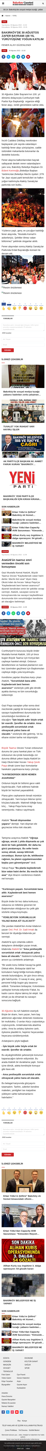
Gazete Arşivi (22, 1385)
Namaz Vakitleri (8, 1406)
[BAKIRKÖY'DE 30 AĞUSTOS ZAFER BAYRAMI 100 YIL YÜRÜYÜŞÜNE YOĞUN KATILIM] (23, 76)
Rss (19, 1421)
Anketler (5, 1393)
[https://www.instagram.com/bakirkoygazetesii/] (12, 1412)
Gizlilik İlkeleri (34, 1430)
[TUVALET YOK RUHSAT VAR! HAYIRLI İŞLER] (23, 411)
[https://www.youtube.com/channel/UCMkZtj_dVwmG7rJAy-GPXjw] (16, 1412)
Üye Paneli (21, 1375)
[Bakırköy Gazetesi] (23, 3)
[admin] (21, 1412)
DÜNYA (6, 1358)
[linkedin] (23, 57)
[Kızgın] (25, 304)
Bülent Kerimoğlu (10, 170)
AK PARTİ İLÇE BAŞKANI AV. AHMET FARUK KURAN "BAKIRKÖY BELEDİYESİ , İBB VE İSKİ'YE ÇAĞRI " (23, 463)
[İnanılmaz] (36, 304)
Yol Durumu (23, 1430)
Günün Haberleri (23, 1378)
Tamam (28, 1448)
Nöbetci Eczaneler (9, 1403)
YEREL (14, 16)
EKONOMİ (29, 1358)
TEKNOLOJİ (8, 1371)
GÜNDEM (7, 1361)
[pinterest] (28, 57)
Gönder (7, 350)
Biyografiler (6, 1385)
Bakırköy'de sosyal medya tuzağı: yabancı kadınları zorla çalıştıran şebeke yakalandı (21, 393)
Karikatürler (21, 1388)
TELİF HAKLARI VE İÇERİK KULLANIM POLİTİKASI (22, 1425)
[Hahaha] (30, 304)
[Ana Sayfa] (2, 16)
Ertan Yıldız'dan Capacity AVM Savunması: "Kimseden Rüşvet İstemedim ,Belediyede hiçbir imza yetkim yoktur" (22, 1232)
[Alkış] (9, 304)
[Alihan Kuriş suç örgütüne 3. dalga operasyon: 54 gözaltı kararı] (23, 1250)
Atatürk (15, 949)
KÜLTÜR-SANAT (31, 1361)
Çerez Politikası (11, 1430)
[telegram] (18, 57)
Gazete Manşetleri (8, 1400)
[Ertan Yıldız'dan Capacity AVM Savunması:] (23, 1215)
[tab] (8, 318)
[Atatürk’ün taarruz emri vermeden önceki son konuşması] (23, 632)
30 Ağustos (7, 1011)
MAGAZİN (7, 1365)
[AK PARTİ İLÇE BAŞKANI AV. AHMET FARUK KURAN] (23, 446)
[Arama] (43, 3)
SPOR (27, 1368)
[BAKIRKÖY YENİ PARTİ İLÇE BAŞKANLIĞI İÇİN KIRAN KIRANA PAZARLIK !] (23, 481)
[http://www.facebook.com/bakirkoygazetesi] (3, 1412)
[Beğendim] (4, 304)
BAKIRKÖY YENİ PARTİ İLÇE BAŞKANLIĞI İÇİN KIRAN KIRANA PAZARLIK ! (21, 498)
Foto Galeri (6, 1375)
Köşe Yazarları (7, 1381)
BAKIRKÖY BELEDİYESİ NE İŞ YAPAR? (19, 1302)
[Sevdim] (14, 304)
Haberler (7, 16)
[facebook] (3, 57)
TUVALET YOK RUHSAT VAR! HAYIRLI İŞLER (19, 428)
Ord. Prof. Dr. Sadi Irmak (21, 929)
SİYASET (6, 1368)
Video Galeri (6, 1378)
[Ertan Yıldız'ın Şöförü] (23, 1180)
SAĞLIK (28, 1365)
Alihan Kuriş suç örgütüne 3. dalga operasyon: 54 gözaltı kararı (22, 1267)
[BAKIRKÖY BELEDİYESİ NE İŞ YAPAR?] (23, 1285)
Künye (24, 1421)
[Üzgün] (41, 304)
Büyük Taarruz (9, 748)
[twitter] (8, 57)
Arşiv (19, 1381)
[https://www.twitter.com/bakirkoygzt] (7, 1412)
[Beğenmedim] (20, 304)
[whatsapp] (13, 57)
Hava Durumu (7, 1396)
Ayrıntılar (20, 1448)
